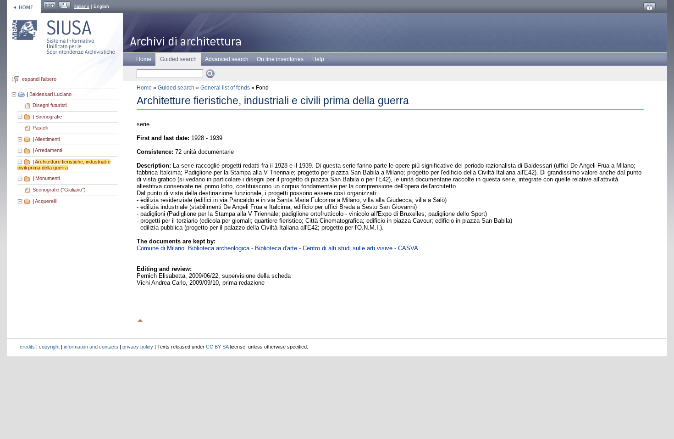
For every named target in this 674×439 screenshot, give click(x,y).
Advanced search (227, 59)
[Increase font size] (50, 6)
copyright (49, 346)
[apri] (20, 116)
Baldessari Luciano (50, 94)
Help (318, 59)
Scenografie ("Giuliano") (59, 189)
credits (27, 346)
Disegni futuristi (49, 105)
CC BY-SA (217, 346)
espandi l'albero (39, 79)
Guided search (176, 87)
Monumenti (47, 178)
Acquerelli (45, 201)
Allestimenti (47, 139)
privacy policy (137, 346)
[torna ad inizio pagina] (140, 319)
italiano (81, 6)
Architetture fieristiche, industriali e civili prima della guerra (63, 165)
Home (143, 59)
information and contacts (91, 346)
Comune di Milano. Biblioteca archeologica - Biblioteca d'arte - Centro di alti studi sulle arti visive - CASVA (277, 248)
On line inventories (280, 59)
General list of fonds (225, 87)
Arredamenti (48, 150)
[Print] (64, 6)
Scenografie (48, 116)
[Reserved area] (649, 7)
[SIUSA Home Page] (24, 6)
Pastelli (40, 127)
